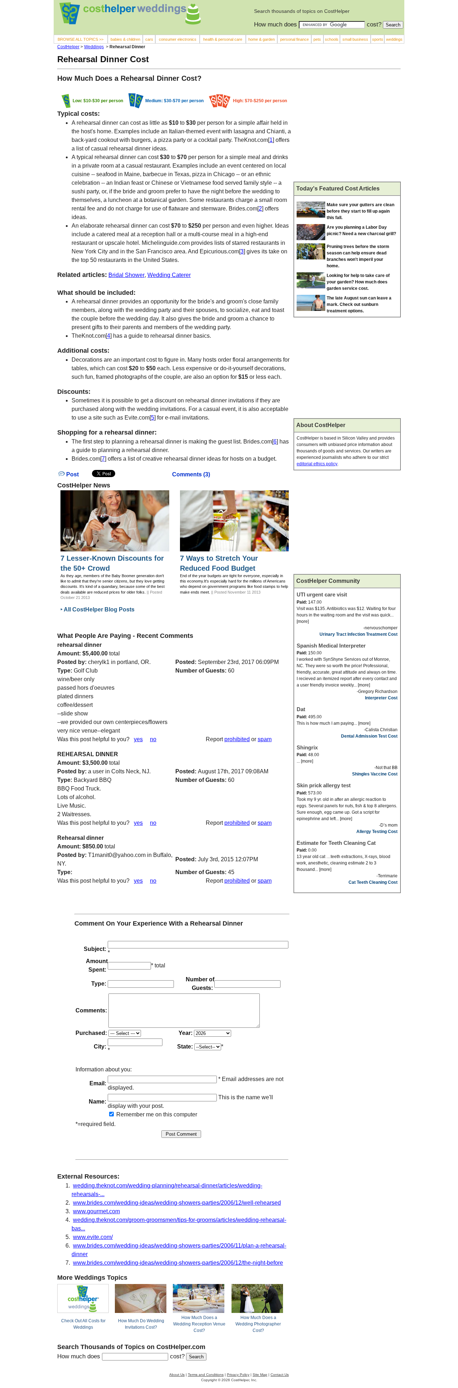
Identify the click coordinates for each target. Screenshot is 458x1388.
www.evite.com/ (93, 1237)
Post (72, 474)
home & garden (261, 39)
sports (377, 39)
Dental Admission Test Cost (369, 736)
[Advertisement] (347, 128)
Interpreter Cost (381, 697)
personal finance (294, 39)
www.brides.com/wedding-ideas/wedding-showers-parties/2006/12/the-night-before (178, 1263)
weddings (394, 39)
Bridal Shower (126, 275)
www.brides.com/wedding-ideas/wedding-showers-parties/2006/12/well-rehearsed (177, 1203)
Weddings (94, 46)
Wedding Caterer (169, 275)
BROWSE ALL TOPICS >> (80, 39)
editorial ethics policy (317, 463)
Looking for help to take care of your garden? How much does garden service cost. (358, 282)
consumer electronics (177, 39)
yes (138, 739)
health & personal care (222, 39)
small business (355, 39)
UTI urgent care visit (322, 594)
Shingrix (307, 747)
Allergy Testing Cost (377, 831)
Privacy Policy (238, 1375)
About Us (177, 1375)
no (153, 739)
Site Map (260, 1375)
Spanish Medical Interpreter (331, 646)
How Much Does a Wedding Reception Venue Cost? (199, 1324)
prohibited (237, 739)
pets (317, 39)
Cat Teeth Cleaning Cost (373, 882)
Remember (130, 1114)
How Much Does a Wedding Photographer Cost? (258, 1324)
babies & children (125, 39)
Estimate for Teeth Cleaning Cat (336, 843)
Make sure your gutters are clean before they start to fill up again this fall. (360, 211)
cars (149, 39)
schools (331, 39)
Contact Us (280, 1375)
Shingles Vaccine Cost (375, 774)
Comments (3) (191, 474)
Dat (301, 709)
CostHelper (68, 46)
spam (265, 739)
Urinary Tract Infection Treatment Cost (359, 634)
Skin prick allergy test (324, 785)
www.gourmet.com (96, 1211)
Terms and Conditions (206, 1375)
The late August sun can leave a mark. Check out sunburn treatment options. (359, 304)
